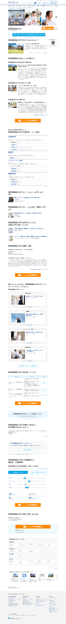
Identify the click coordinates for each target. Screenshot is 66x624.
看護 (9, 484)
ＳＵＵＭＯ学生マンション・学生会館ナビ (30, 615)
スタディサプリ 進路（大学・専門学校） (13, 7)
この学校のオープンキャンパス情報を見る (27, 366)
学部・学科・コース (23, 544)
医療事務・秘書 (41, 601)
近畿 (8, 605)
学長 (20, 561)
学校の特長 (31, 544)
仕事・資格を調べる (39, 597)
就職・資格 (31, 34)
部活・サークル (31, 561)
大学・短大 (33, 6)
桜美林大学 (39, 578)
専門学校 (38, 6)
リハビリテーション (12, 481)
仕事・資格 (23, 6)
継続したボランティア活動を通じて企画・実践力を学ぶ (27, 197)
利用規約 (50, 602)
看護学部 (10, 152)
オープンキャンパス (49, 6)
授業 (22, 34)
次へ (57, 576)
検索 (35, 3)
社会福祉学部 (12, 136)
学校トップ (10, 34)
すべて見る (45, 436)
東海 (17, 604)
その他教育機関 (43, 6)
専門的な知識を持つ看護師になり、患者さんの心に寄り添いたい (29, 228)
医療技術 (10, 487)
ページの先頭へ (55, 568)
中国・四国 (11, 605)
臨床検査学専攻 (14, 181)
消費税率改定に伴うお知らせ (53, 611)
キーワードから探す (52, 607)
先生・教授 (26, 34)
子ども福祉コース (14, 149)
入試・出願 (55, 6)
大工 (45, 600)
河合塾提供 (45, 468)
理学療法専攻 (13, 168)
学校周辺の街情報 (51, 608)
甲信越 (15, 604)
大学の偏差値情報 (10, 601)
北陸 (18, 604)
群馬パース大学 (22, 578)
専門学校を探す (25, 597)
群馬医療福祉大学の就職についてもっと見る (39, 269)
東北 (11, 604)
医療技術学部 (12, 173)
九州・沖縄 (15, 605)
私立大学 (24, 7)
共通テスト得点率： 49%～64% (38, 472)
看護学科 (12, 157)
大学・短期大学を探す (11, 597)
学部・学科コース (14, 35)
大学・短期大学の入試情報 (12, 600)
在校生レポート (18, 35)
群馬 (26, 7)
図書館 (40, 561)
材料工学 (39, 605)
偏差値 (43, 34)
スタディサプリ (10, 615)
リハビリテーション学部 (15, 160)
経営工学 (42, 605)
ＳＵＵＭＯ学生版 (21, 615)
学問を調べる (38, 602)
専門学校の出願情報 (25, 600)
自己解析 (17, 6)
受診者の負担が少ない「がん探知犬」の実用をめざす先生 (27, 213)
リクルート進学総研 (16, 615)
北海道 (9, 604)
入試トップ (12, 556)
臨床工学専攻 (13, 184)
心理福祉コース (14, 147)
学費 (48, 544)
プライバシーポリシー (52, 603)
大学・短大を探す (20, 7)
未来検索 (13, 6)
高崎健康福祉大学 (13, 578)
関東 (13, 604)
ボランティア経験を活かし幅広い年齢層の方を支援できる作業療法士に (30, 236)
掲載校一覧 (50, 606)
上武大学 (30, 578)
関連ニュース (12, 561)
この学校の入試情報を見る (27, 449)
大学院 (49, 561)
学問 (27, 6)
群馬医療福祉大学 (14, 29)
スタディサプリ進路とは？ (53, 601)
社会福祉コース (14, 144)
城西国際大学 (49, 578)
